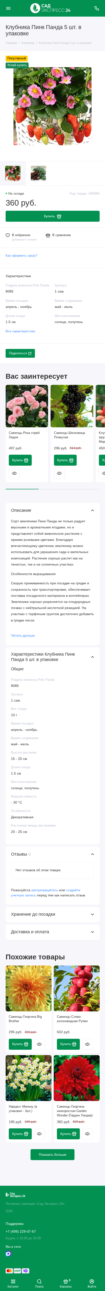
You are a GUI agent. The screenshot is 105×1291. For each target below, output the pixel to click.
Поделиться (18, 353)
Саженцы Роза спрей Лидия (24, 435)
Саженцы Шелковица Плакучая (69, 435)
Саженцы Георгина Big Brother (25, 1019)
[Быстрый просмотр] (14, 473)
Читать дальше (23, 635)
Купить (17, 460)
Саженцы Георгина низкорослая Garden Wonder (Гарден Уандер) (75, 1111)
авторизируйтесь (44, 890)
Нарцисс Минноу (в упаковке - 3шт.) (23, 1109)
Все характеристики (20, 331)
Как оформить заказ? (21, 255)
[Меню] (8, 8)
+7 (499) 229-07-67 (21, 1231)
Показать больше (52, 1154)
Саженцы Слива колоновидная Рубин (72, 1019)
